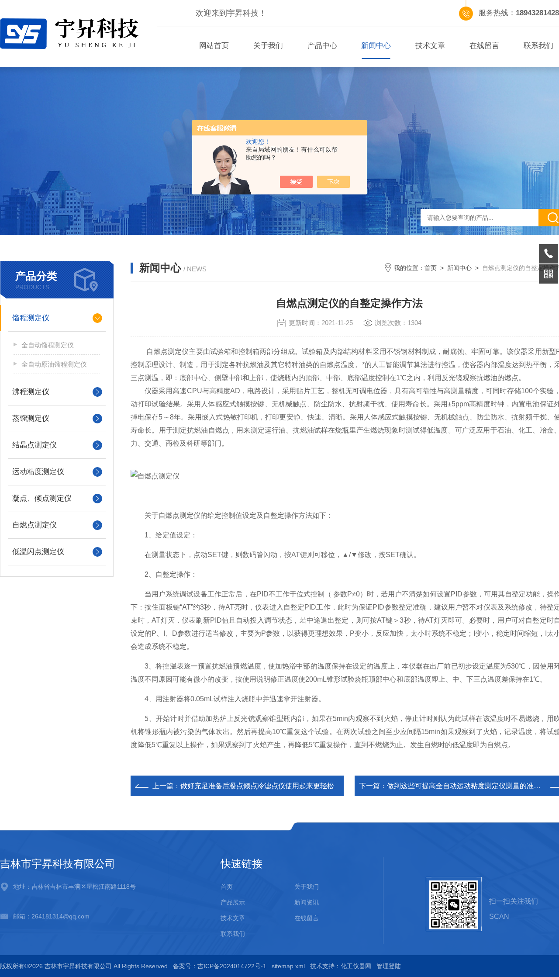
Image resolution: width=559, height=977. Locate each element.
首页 (430, 267)
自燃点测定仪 (34, 525)
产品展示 (233, 902)
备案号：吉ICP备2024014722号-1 (219, 966)
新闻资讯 (306, 902)
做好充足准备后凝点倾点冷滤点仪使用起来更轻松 (257, 786)
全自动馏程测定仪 (47, 345)
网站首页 (214, 46)
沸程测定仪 (30, 392)
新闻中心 (376, 46)
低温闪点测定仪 (38, 551)
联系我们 (233, 933)
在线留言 (484, 46)
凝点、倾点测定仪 (42, 498)
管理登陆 (388, 966)
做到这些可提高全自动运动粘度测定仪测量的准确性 (467, 786)
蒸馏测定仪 (30, 418)
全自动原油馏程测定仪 (54, 364)
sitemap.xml (288, 966)
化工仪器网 (356, 966)
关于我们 (268, 46)
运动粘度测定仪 (38, 472)
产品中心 (322, 46)
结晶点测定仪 (34, 445)
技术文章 (430, 46)
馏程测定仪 (30, 318)
